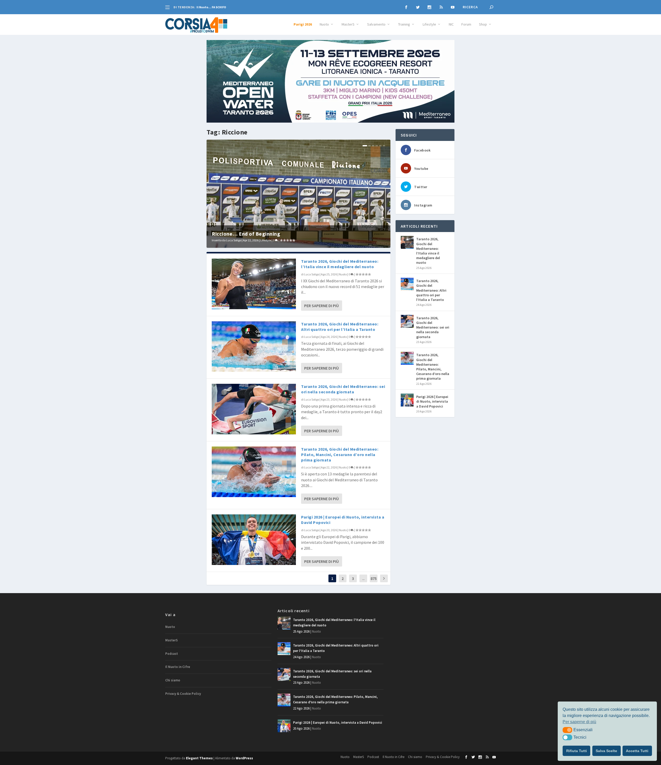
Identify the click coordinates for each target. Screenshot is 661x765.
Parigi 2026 (303, 24)
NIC (451, 24)
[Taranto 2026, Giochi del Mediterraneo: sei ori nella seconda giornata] (254, 409)
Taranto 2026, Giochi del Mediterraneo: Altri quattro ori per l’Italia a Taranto (339, 326)
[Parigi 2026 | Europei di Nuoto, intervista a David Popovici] (254, 539)
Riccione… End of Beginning (246, 233)
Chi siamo (172, 680)
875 (374, 578)
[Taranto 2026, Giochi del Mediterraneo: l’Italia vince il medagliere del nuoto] (254, 284)
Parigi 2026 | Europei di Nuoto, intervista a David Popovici (432, 401)
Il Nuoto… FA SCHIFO (211, 7)
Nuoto (324, 24)
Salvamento (376, 24)
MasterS (348, 24)
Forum (466, 24)
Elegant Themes (199, 758)
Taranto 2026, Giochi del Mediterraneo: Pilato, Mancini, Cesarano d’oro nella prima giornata (339, 455)
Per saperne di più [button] (579, 722)
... (363, 578)
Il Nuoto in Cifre (177, 667)
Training (404, 24)
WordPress (244, 758)
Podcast (171, 653)
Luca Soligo (233, 240)
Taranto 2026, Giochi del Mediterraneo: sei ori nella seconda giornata (343, 389)
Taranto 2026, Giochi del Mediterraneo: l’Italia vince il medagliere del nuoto (339, 264)
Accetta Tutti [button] (637, 751)
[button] (567, 730)
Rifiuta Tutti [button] (576, 751)
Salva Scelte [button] (606, 751)
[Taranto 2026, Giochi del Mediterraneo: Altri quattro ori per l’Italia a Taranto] (254, 346)
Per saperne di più (321, 305)
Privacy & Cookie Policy (183, 693)
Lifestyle (429, 24)
